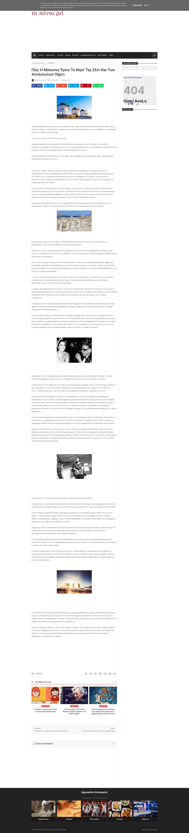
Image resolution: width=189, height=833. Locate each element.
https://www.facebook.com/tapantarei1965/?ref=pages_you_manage (149, 68)
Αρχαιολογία (43, 819)
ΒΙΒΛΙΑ (67, 55)
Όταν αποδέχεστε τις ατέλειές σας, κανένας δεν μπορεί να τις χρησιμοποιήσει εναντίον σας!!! (103, 711)
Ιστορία (69, 819)
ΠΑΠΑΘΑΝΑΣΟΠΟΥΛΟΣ (88, 55)
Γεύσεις (120, 819)
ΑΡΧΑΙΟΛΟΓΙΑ (50, 55)
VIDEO (111, 55)
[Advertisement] (94, 35)
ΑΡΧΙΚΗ (41, 55)
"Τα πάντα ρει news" (54, 829)
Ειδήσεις (145, 819)
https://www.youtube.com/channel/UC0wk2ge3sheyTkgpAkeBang (130, 68)
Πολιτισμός (94, 819)
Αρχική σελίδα (40, 63)
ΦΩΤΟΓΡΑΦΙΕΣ (102, 55)
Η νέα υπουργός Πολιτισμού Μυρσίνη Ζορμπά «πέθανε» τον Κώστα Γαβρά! (74, 711)
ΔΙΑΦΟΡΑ (51, 63)
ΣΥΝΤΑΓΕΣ (75, 55)
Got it (146, 5)
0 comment (65, 80)
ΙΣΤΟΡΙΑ (60, 55)
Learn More (137, 5)
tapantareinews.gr (151, 829)
